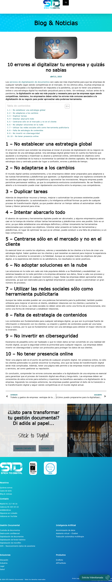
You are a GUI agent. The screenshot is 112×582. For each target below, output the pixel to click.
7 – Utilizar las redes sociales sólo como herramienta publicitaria (39, 127)
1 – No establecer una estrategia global (27, 110)
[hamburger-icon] (66, 2)
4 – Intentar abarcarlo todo (21, 119)
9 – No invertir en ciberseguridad (24, 133)
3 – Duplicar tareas (18, 116)
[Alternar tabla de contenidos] (66, 106)
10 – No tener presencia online (24, 136)
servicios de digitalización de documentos (29, 82)
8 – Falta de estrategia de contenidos (26, 130)
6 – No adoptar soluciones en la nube (26, 125)
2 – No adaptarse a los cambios (23, 113)
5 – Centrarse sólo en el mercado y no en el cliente (32, 122)
